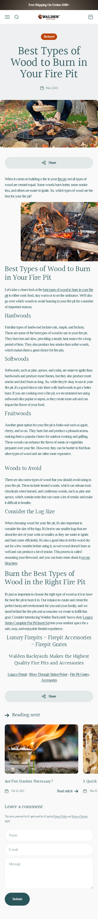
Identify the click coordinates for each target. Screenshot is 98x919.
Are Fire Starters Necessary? (29, 781)
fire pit (62, 179)
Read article (65, 791)
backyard (49, 36)
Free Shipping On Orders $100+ (49, 5)
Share (52, 162)
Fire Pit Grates (79, 674)
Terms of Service (80, 816)
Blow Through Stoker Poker (48, 674)
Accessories (49, 680)
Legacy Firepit (17, 674)
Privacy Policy (60, 816)
